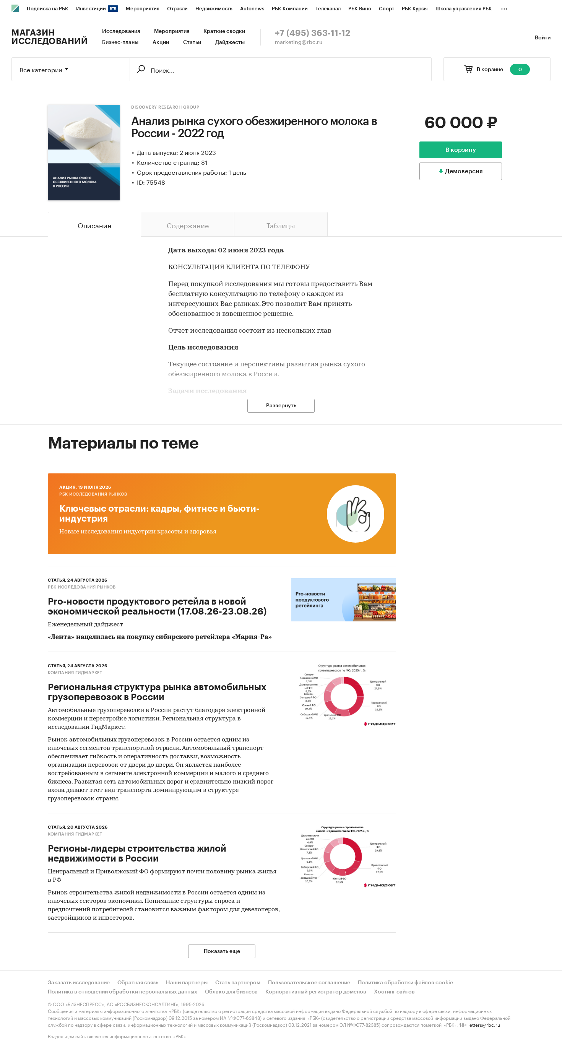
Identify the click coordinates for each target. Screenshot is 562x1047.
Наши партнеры (187, 982)
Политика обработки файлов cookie (405, 982)
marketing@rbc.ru (299, 42)
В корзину (460, 150)
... (504, 7)
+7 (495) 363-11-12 (312, 33)
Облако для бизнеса (231, 992)
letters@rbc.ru (484, 1024)
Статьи (192, 42)
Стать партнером (237, 982)
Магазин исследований (49, 37)
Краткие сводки (224, 31)
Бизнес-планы (120, 42)
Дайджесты (230, 42)
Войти (543, 38)
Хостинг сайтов (394, 992)
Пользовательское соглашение (309, 982)
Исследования (121, 31)
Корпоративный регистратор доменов (315, 992)
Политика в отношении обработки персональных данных (122, 992)
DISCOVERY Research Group (165, 107)
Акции (161, 42)
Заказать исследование (79, 982)
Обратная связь (137, 982)
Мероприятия (171, 31)
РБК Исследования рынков (93, 494)
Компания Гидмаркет (75, 673)
